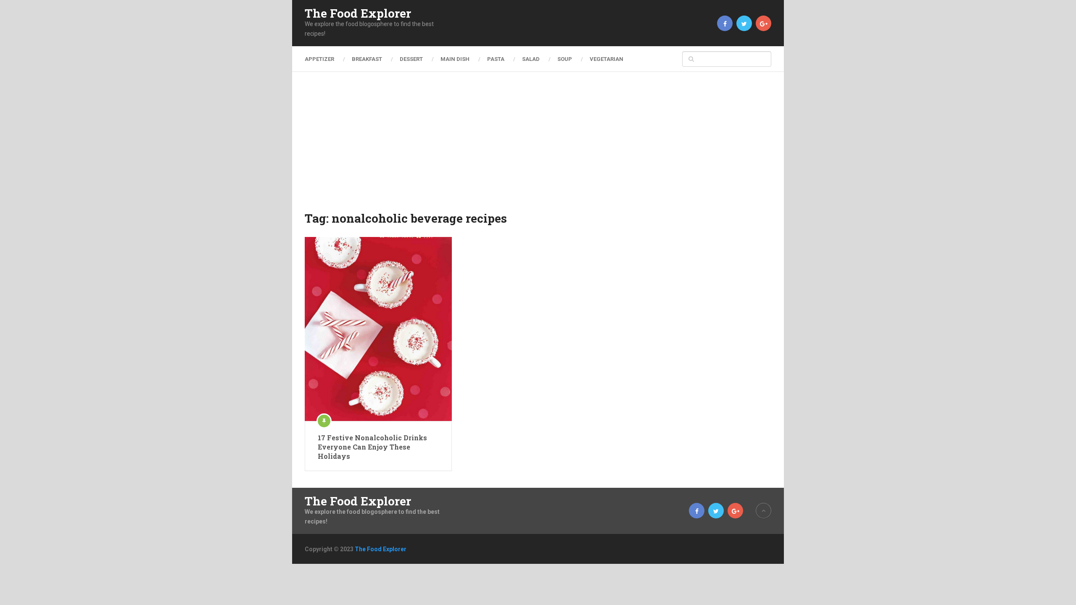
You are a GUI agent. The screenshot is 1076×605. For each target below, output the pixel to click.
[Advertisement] (538, 147)
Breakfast (367, 59)
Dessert (411, 59)
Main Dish (454, 59)
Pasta (495, 59)
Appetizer (319, 59)
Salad (531, 59)
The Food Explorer (358, 13)
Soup (564, 59)
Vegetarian (606, 59)
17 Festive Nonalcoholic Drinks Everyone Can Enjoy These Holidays (372, 447)
